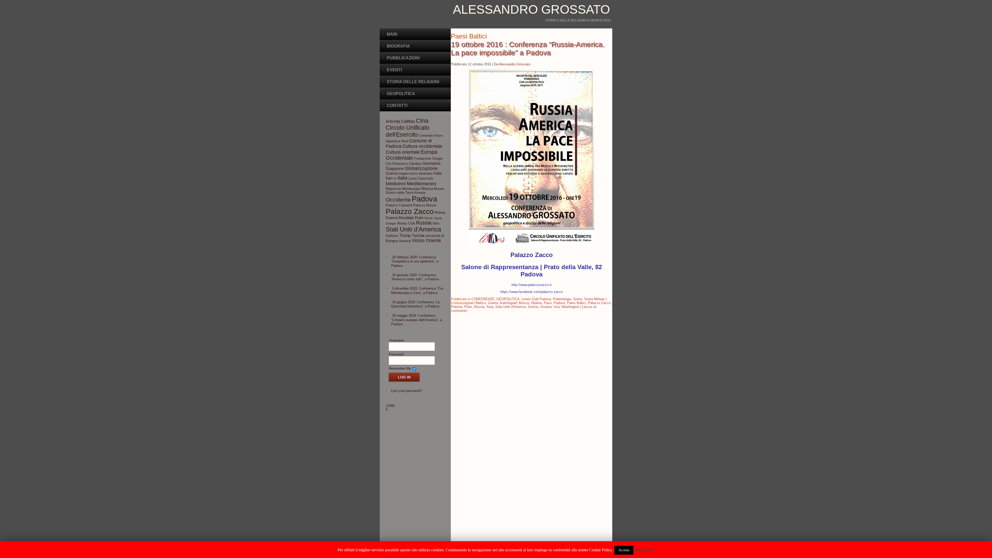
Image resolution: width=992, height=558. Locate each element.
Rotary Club (406, 223)
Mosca (427, 189)
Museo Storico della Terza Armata (415, 191)
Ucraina (546, 307)
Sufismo (392, 236)
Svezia (533, 307)
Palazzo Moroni (424, 205)
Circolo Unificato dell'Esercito (407, 131)
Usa (557, 307)
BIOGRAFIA (398, 46)
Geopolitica (401, 93)
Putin (419, 218)
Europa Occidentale (411, 155)
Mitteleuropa (411, 189)
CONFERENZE (482, 299)
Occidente (398, 200)
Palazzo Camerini (399, 205)
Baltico (481, 303)
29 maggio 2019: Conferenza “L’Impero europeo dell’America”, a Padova (416, 320)
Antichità (393, 121)
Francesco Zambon (406, 164)
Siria (435, 223)
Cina (422, 120)
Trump (405, 235)
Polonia (456, 307)
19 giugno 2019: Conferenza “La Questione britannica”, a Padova (415, 304)
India (437, 173)
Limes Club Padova (536, 299)
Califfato (408, 121)
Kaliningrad (508, 303)
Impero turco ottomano (415, 173)
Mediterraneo (421, 183)
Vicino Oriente (426, 240)
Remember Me (400, 368)
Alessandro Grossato (531, 9)
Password (396, 354)
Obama (536, 303)
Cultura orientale (403, 152)
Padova (424, 199)
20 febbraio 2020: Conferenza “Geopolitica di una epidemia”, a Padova (414, 261)
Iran (389, 178)
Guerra (392, 173)
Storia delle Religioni (413, 82)
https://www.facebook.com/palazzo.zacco (531, 292)
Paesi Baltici (576, 303)
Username (396, 340)
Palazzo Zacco (410, 211)
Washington (570, 307)
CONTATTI (397, 105)
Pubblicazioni (403, 58)
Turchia (418, 236)
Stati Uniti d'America (413, 229)
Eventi (394, 70)
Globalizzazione (421, 168)
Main (392, 34)
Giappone (395, 168)
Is (395, 178)
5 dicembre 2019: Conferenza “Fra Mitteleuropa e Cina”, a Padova (417, 290)
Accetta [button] (623, 550)
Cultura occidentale (422, 146)
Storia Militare (594, 299)
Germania (431, 163)
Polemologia (562, 299)
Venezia (405, 241)
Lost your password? (406, 391)
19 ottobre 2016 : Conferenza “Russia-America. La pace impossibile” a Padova (528, 48)
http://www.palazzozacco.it (532, 285)
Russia (423, 223)
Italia (402, 178)
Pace (548, 303)
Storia (577, 299)
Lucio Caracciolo (420, 178)
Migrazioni (393, 189)
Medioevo (396, 183)
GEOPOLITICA (508, 299)
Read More (644, 550)
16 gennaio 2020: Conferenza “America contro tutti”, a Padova (415, 277)
